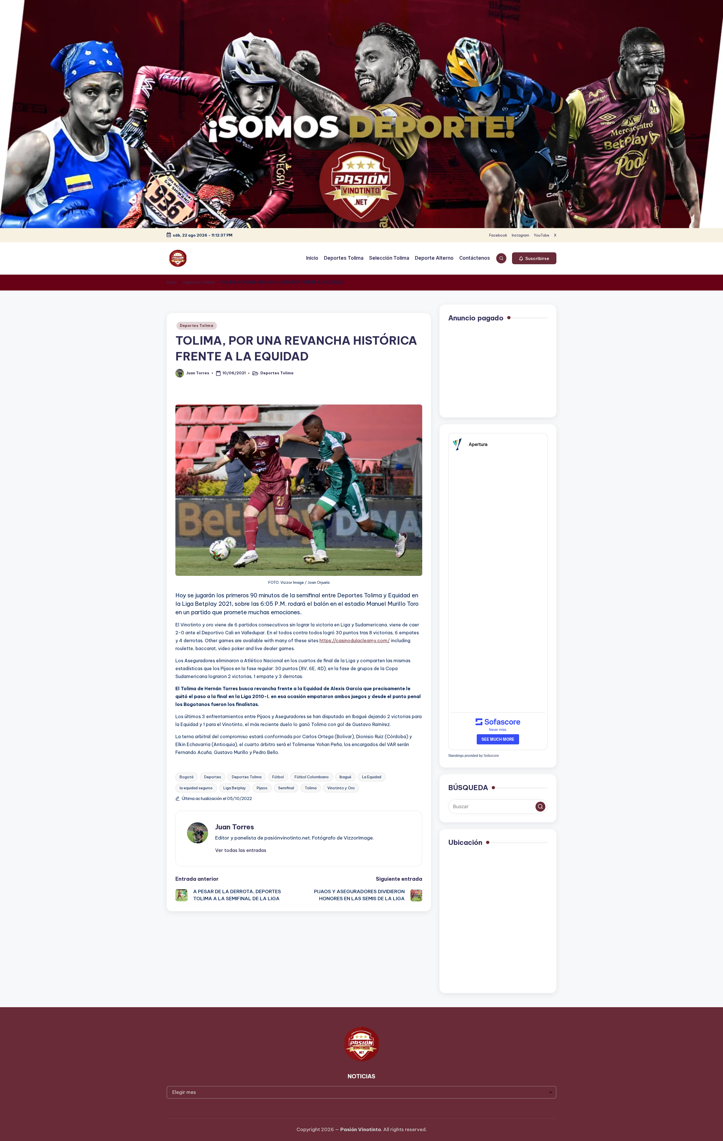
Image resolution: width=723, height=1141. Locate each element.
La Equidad (371, 777)
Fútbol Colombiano (312, 777)
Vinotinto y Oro (341, 788)
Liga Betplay (234, 788)
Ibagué (345, 777)
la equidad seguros (196, 788)
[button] (534, 258)
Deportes (212, 777)
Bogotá (186, 777)
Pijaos (262, 788)
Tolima (311, 788)
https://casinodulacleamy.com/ (354, 640)
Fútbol (278, 777)
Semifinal (286, 788)
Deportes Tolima (197, 325)
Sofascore (491, 756)
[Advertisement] (498, 369)
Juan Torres (234, 827)
